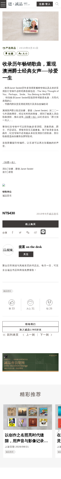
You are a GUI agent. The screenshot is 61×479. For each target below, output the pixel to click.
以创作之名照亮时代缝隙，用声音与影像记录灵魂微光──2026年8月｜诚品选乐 (26, 438)
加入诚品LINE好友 (31, 329)
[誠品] (19, 3)
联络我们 (30, 324)
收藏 (11, 53)
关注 (26, 254)
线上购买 (30, 224)
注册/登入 (45, 4)
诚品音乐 (7, 195)
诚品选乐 (7, 291)
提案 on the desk (30, 247)
